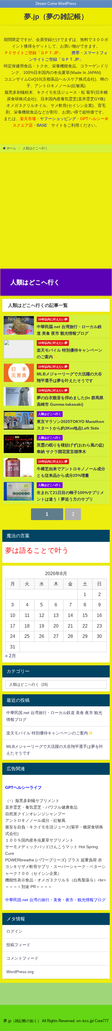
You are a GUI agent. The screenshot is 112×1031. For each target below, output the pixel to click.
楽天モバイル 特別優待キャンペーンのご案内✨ (49, 733)
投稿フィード (18, 945)
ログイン (14, 931)
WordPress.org (20, 972)
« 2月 (10, 655)
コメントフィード (22, 958)
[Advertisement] (56, 211)
